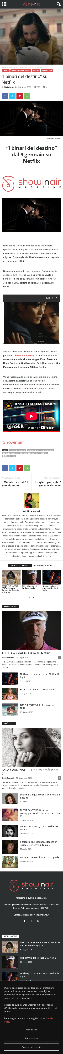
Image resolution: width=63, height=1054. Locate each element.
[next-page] (33, 597)
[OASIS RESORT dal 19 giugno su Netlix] (10, 709)
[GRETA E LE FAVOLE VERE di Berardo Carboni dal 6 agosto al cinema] (11, 577)
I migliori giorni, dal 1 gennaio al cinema (48, 483)
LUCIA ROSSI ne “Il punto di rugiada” (40, 857)
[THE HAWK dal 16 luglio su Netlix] (31, 577)
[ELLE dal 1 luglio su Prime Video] (10, 694)
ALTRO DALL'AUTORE (43, 565)
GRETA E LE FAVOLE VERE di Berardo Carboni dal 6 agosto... (40, 944)
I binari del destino (24, 355)
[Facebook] (5, 96)
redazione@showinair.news (37, 915)
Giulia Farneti (10, 87)
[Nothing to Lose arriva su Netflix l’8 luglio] (51, 577)
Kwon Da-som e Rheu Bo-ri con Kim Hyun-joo (20, 453)
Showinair (13, 442)
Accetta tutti (31, 1029)
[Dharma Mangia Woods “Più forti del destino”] (10, 798)
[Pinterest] (19, 96)
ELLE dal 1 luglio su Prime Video (37, 689)
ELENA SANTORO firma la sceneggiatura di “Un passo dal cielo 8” (40, 813)
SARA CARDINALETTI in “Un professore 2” (30, 772)
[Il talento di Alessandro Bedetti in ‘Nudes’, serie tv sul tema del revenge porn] (10, 847)
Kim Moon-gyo (47, 450)
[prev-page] (29, 597)
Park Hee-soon (9, 456)
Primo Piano (47, 71)
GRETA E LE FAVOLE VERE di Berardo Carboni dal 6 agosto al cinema (10, 589)
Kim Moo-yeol (33, 450)
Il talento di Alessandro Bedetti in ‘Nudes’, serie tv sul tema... (38, 843)
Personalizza (31, 1038)
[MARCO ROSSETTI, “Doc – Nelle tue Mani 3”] (10, 831)
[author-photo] (31, 500)
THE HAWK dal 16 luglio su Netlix (29, 587)
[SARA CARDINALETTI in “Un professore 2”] (31, 747)
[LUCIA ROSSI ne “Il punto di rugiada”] (10, 862)
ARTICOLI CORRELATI (20, 565)
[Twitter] (12, 96)
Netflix (36, 71)
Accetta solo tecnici (31, 1047)
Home (4, 67)
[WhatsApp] (27, 96)
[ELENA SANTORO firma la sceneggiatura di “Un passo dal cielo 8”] (10, 815)
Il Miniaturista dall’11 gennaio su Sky (15, 483)
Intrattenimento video (20, 71)
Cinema (12, 67)
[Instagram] (32, 921)
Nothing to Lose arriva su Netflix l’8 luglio (50, 588)
